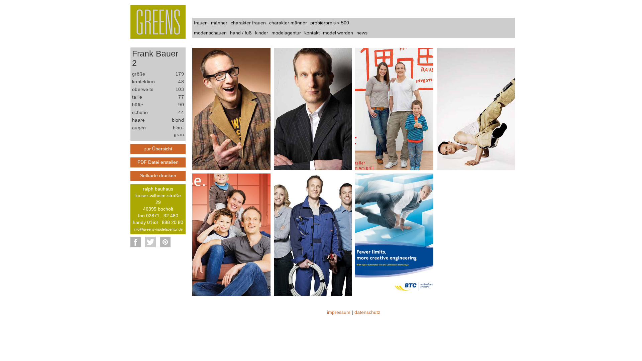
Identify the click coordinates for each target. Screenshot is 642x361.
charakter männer (288, 22)
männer (219, 22)
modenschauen (210, 32)
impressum (338, 312)
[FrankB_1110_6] (313, 234)
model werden (338, 32)
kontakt (312, 32)
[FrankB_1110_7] (394, 234)
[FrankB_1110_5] (231, 234)
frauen (201, 22)
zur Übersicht (158, 148)
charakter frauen (248, 22)
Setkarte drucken (158, 175)
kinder (261, 32)
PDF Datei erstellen (158, 162)
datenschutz (367, 312)
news (361, 32)
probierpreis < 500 (329, 22)
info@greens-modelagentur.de (158, 229)
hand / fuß (241, 32)
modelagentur (286, 32)
